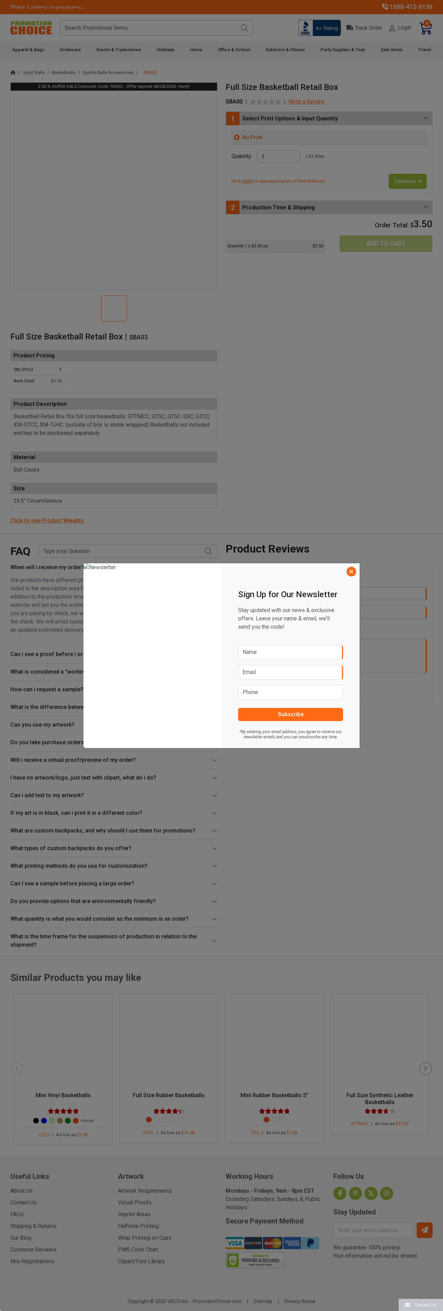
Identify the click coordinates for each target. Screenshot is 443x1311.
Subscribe (291, 714)
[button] (421, 1304)
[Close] (351, 571)
